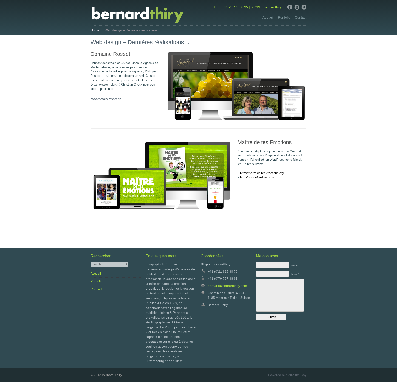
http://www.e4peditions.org (257, 177)
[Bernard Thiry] (137, 24)
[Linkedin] (296, 8)
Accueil (267, 17)
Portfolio (284, 17)
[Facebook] (289, 8)
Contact (300, 17)
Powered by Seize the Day (287, 375)
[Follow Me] (303, 8)
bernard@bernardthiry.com (227, 286)
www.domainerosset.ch (106, 99)
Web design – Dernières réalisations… (140, 42)
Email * (295, 274)
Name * (295, 265)
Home (95, 30)
